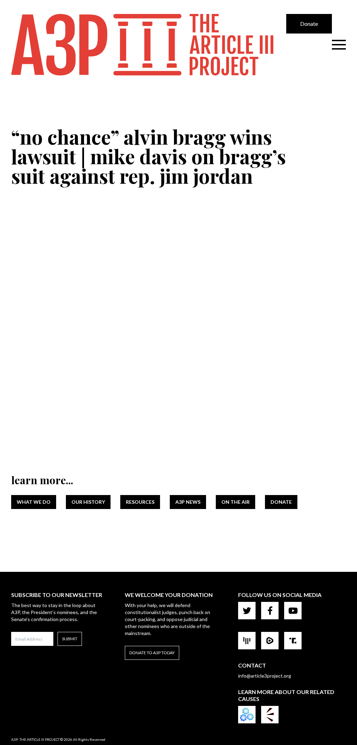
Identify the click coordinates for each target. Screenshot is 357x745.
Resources (140, 502)
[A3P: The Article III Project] (148, 44)
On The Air (235, 502)
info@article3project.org (264, 676)
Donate (309, 23)
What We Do (34, 502)
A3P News (187, 502)
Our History (88, 502)
